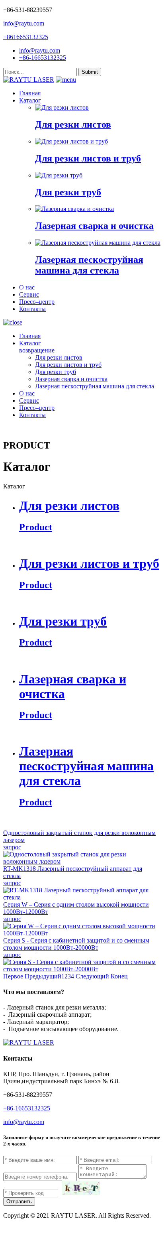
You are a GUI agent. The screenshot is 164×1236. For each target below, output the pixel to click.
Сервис (29, 294)
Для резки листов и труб (68, 364)
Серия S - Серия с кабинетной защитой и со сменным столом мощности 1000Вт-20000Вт (76, 944)
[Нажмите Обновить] (81, 1188)
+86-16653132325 (42, 57)
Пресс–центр (37, 301)
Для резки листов (58, 357)
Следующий (92, 976)
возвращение (37, 350)
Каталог (30, 100)
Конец (119, 976)
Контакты (32, 308)
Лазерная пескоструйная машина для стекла (94, 386)
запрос (12, 847)
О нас (27, 287)
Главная (30, 93)
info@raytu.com (23, 23)
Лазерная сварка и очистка (71, 379)
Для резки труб (55, 371)
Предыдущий (43, 976)
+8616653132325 (25, 36)
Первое (13, 976)
